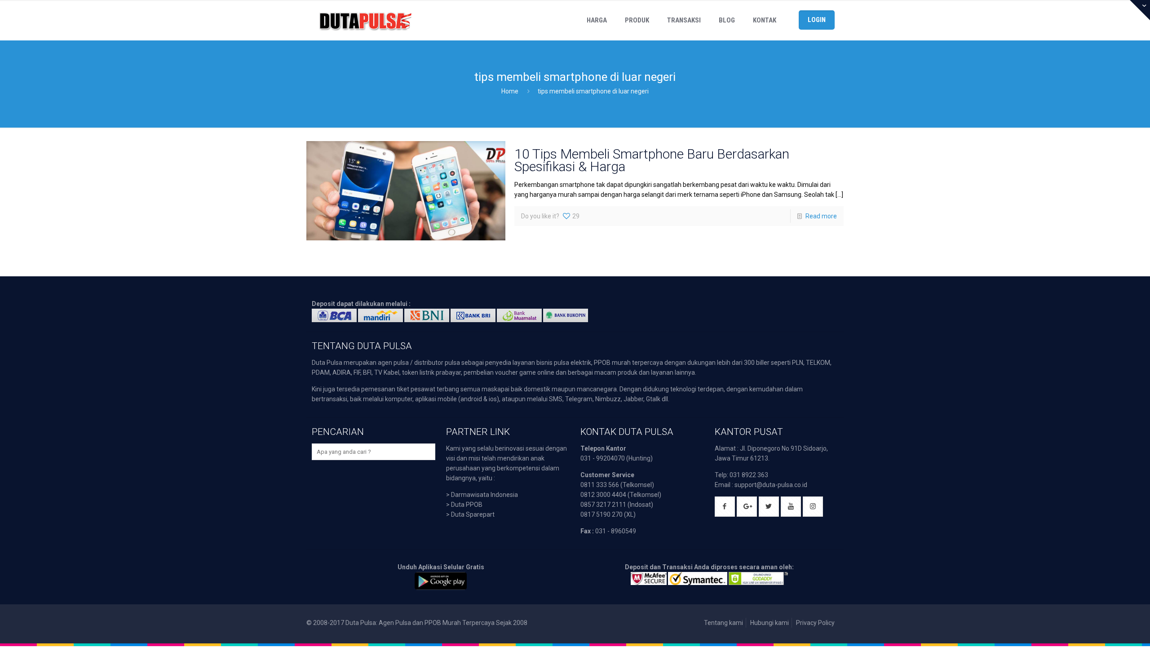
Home (509, 91)
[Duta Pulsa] (365, 20)
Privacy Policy (815, 622)
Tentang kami (723, 622)
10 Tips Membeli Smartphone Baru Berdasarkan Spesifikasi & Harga (651, 160)
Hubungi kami (769, 622)
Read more (821, 216)
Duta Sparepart (473, 514)
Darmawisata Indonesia (484, 494)
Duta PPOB (466, 504)
